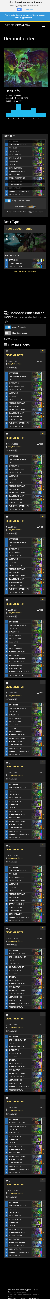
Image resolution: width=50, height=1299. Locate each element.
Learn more (29, 10)
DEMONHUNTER (15, 355)
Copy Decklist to (20, 207)
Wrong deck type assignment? (25, 271)
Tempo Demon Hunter (19, 228)
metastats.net (21, 1292)
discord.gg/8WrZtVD (23, 18)
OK (19, 10)
